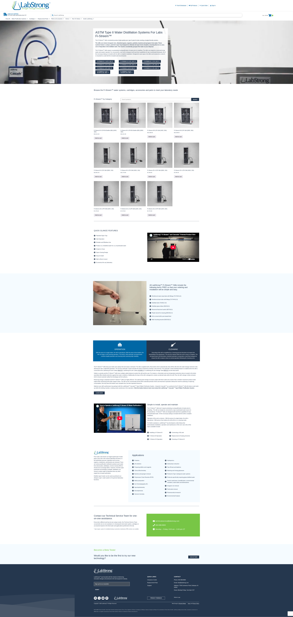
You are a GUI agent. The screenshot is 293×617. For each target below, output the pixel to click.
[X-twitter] (99, 598)
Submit (97, 589)
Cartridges (32, 18)
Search (195, 99)
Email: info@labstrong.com (181, 582)
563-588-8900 (182, 580)
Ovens (67, 18)
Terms (189, 603)
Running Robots (182, 603)
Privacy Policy (196, 603)
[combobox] (146, 15)
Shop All (8, 18)
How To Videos (76, 18)
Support (149, 585)
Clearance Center (152, 580)
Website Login (177, 597)
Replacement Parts (43, 18)
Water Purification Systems (19, 18)
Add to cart (98, 138)
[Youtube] (103, 598)
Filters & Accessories (56, 18)
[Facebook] (95, 598)
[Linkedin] (106, 598)
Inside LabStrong (87, 18)
